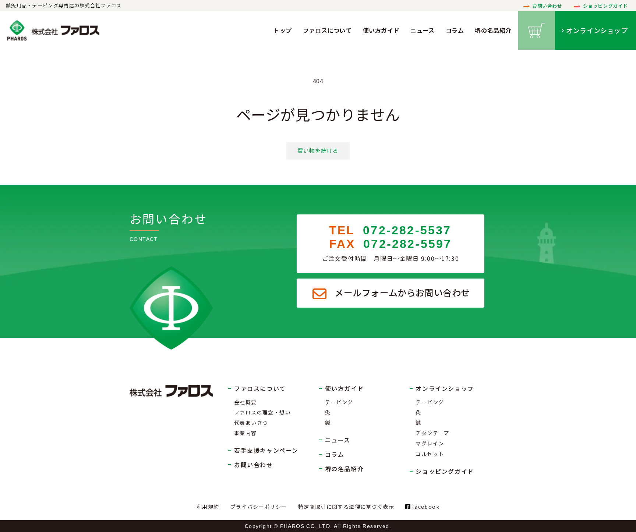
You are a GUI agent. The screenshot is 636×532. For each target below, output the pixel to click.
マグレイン (430, 443)
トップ (282, 30)
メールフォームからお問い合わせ (402, 292)
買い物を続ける (318, 150)
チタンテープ (432, 433)
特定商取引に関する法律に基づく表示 (346, 506)
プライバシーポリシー (258, 506)
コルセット (430, 454)
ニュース (422, 30)
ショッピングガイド (605, 5)
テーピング (339, 402)
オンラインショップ (597, 30)
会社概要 (245, 402)
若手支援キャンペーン (266, 450)
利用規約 (208, 506)
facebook (424, 506)
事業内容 (245, 433)
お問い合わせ (547, 5)
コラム (455, 30)
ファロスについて (327, 30)
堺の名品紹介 (493, 30)
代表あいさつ (251, 422)
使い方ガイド (381, 30)
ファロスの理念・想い (262, 412)
